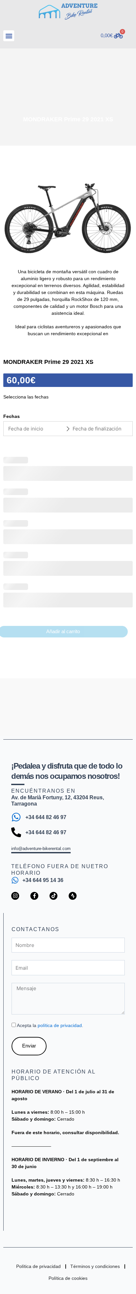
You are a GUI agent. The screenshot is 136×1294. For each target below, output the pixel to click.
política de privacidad (60, 1025)
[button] (8, 35)
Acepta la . (50, 1025)
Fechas (11, 416)
